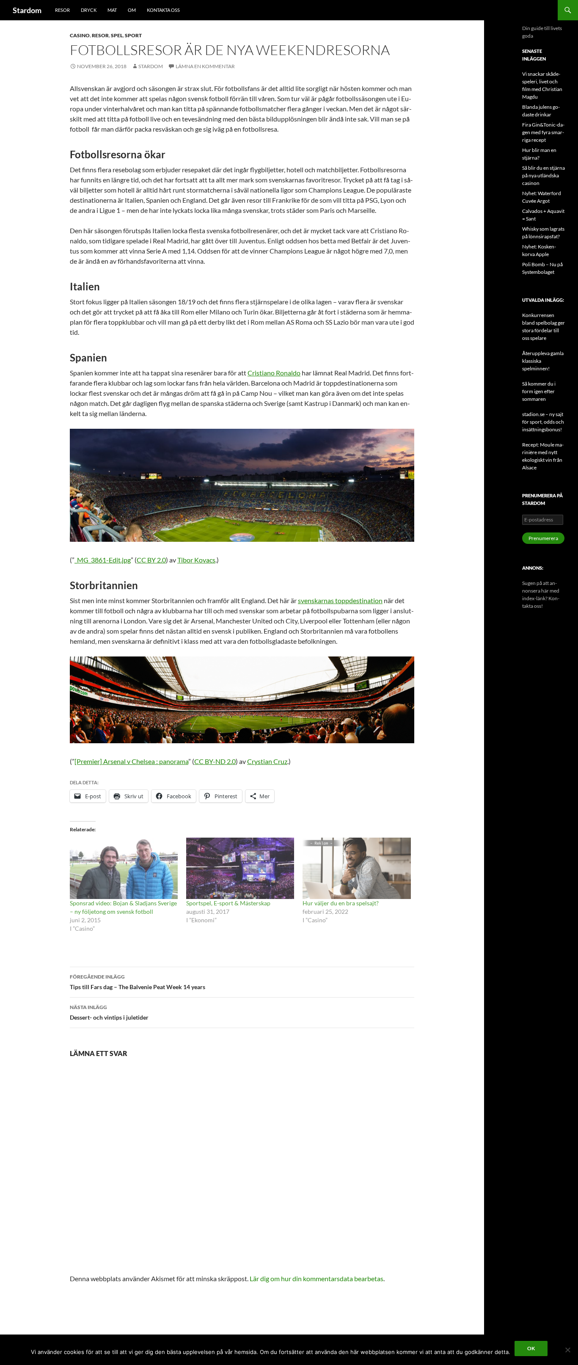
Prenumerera (543, 538)
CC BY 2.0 (151, 560)
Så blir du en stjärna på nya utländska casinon (543, 175)
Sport (133, 35)
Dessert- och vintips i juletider (109, 1012)
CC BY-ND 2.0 (215, 761)
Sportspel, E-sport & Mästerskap (228, 903)
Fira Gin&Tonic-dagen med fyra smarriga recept (543, 132)
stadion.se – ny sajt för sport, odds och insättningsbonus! (543, 422)
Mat (112, 10)
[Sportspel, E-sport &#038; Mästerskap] (240, 868)
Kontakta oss (163, 10)
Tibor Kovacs (196, 560)
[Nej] (567, 1350)
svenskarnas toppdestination (340, 600)
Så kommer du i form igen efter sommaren (539, 391)
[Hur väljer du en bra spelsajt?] (356, 868)
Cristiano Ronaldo (274, 373)
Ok (531, 1348)
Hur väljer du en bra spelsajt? (341, 903)
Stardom (27, 10)
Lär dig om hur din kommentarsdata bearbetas (316, 1278)
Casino (80, 35)
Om (132, 10)
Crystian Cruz (267, 761)
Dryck (88, 10)
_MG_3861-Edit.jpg (102, 560)
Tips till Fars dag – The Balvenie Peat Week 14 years (137, 981)
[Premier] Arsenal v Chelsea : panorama (131, 761)
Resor (62, 10)
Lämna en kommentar (205, 66)
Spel (117, 35)
